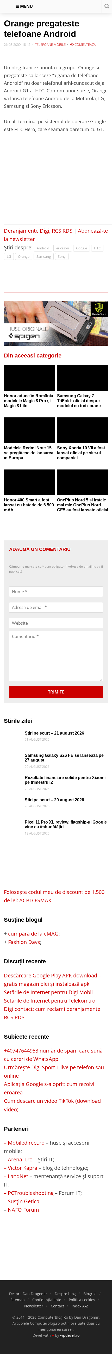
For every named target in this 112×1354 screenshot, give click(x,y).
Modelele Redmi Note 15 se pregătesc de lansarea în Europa (28, 453)
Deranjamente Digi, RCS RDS (38, 230)
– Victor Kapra (20, 1167)
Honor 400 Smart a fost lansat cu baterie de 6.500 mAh (29, 505)
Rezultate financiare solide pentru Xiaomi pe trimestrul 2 (65, 780)
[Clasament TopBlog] (56, 1234)
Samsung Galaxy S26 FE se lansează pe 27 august (64, 758)
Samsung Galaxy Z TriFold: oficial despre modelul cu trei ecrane (79, 401)
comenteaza (85, 44)
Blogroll (90, 1293)
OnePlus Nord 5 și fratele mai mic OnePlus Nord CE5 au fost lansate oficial (82, 505)
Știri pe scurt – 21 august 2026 (54, 733)
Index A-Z (80, 1305)
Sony (62, 256)
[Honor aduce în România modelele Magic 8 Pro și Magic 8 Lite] (29, 378)
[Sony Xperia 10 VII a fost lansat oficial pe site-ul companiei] (82, 430)
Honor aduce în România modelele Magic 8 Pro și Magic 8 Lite (28, 401)
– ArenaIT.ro (18, 1159)
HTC (97, 248)
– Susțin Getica (21, 1201)
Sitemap (17, 1299)
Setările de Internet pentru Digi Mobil (48, 992)
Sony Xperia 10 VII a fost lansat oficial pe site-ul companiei (81, 453)
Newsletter (33, 1305)
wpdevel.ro (69, 1335)
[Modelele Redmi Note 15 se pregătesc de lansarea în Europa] (29, 430)
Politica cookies (82, 1299)
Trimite (56, 692)
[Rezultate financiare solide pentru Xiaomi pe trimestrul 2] (13, 779)
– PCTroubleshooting (29, 1192)
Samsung (43, 256)
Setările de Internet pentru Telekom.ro (49, 1000)
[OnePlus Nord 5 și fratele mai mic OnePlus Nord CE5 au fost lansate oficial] (82, 482)
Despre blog (65, 1293)
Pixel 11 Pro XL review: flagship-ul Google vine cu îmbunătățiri (66, 824)
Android (43, 248)
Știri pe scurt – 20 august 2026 (54, 800)
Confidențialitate (46, 1299)
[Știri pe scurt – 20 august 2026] (13, 801)
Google (81, 248)
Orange (23, 256)
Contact (57, 1305)
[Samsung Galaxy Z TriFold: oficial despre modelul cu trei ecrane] (82, 378)
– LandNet (16, 1176)
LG (9, 256)
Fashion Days (24, 941)
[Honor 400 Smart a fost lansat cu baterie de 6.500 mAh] (29, 482)
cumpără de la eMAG (33, 933)
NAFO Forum (23, 1209)
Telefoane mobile (50, 44)
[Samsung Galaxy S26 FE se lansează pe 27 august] (13, 757)
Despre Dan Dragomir (28, 1293)
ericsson (62, 248)
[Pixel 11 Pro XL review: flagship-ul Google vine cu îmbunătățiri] (13, 823)
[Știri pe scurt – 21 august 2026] (13, 734)
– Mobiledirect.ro (24, 1142)
